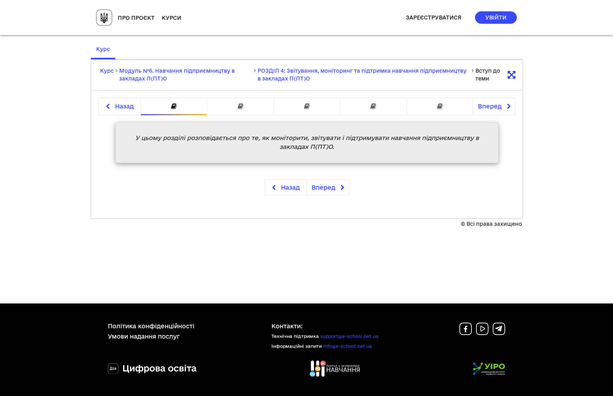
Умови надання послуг (144, 336)
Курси (171, 18)
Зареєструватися (434, 18)
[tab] (174, 106)
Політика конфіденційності (151, 326)
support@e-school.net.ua (349, 336)
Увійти (496, 18)
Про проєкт (136, 18)
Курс (105, 52)
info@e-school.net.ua (347, 346)
